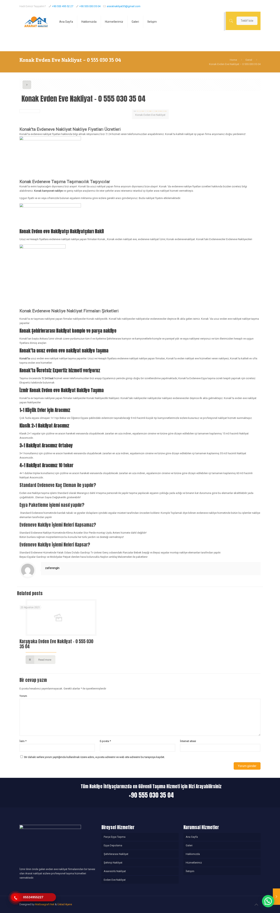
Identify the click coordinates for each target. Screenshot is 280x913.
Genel (248, 59)
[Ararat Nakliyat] (36, 21)
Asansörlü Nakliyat (115, 871)
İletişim (190, 871)
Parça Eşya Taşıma (114, 836)
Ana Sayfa (192, 836)
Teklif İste (247, 20)
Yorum (23, 695)
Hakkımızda (193, 854)
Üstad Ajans (64, 904)
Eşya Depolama (113, 845)
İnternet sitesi (188, 741)
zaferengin (52, 568)
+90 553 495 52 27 (62, 6)
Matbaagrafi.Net (44, 904)
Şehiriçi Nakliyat (113, 862)
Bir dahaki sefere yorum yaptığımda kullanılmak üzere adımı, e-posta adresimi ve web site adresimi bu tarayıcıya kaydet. (94, 757)
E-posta (105, 741)
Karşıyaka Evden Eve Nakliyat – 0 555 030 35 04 (56, 644)
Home (233, 59)
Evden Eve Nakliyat (115, 879)
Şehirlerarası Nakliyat (116, 854)
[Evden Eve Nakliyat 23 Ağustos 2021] (276, 896)
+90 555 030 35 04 (89, 6)
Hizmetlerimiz (194, 862)
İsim (22, 741)
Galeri (189, 845)
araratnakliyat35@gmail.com (123, 6)
